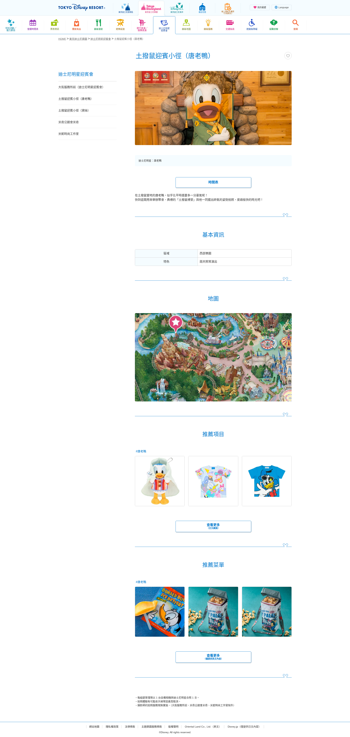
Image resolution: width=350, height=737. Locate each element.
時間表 (213, 182)
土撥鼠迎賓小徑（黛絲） (74, 110)
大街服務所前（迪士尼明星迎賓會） (81, 87)
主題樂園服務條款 (151, 726)
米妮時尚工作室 (68, 133)
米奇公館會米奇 (68, 122)
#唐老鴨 (141, 451)
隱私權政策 (112, 726)
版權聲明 (173, 726)
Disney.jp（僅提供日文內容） (244, 726)
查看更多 (213, 526)
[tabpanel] (213, 110)
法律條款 (130, 726)
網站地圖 (94, 726)
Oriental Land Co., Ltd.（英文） (203, 726)
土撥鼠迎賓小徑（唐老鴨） (75, 98)
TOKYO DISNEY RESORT (81, 7)
